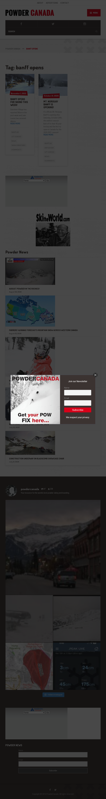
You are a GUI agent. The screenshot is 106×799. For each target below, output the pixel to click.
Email (66, 398)
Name (66, 388)
